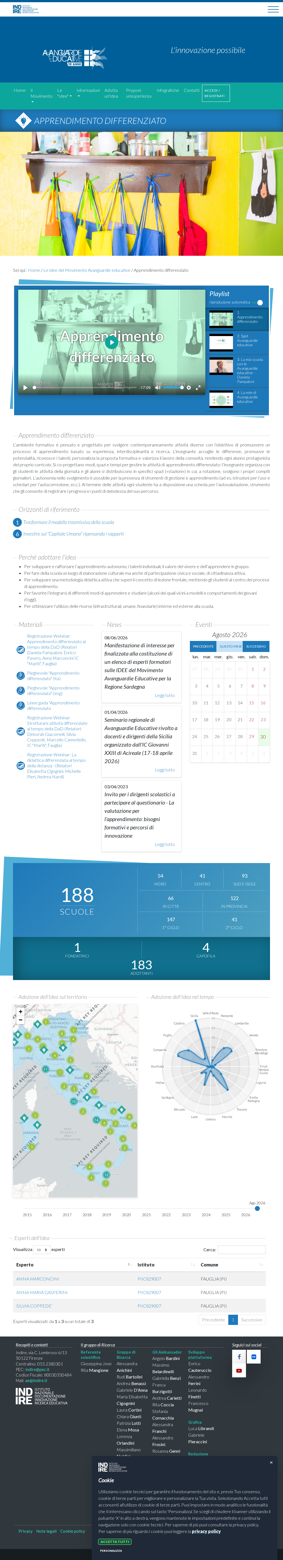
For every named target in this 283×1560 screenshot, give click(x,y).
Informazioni (88, 90)
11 (46, 1069)
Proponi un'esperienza (138, 93)
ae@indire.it (36, 1380)
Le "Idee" (63, 93)
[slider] (85, 387)
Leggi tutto (165, 695)
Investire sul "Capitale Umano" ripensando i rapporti (73, 534)
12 (106, 1174)
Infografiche (168, 90)
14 (96, 1119)
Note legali (46, 1531)
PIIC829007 (149, 1278)
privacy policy (206, 1531)
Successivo (256, 646)
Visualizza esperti (39, 1249)
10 (74, 1101)
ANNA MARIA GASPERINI (42, 1292)
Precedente (203, 646)
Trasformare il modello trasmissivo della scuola (68, 522)
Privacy (26, 1531)
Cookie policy (72, 1531)
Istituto (146, 1264)
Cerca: (209, 1249)
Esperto (24, 1264)
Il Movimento (41, 93)
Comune (209, 1264)
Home (20, 90)
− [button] (20, 1019)
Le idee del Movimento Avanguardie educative (86, 270)
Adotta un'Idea (111, 93)
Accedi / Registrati (215, 93)
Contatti (192, 90)
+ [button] (20, 1011)
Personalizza (111, 1550)
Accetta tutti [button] (115, 1542)
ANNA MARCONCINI (37, 1278)
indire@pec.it (37, 1369)
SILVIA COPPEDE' (34, 1305)
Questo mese (231, 646)
